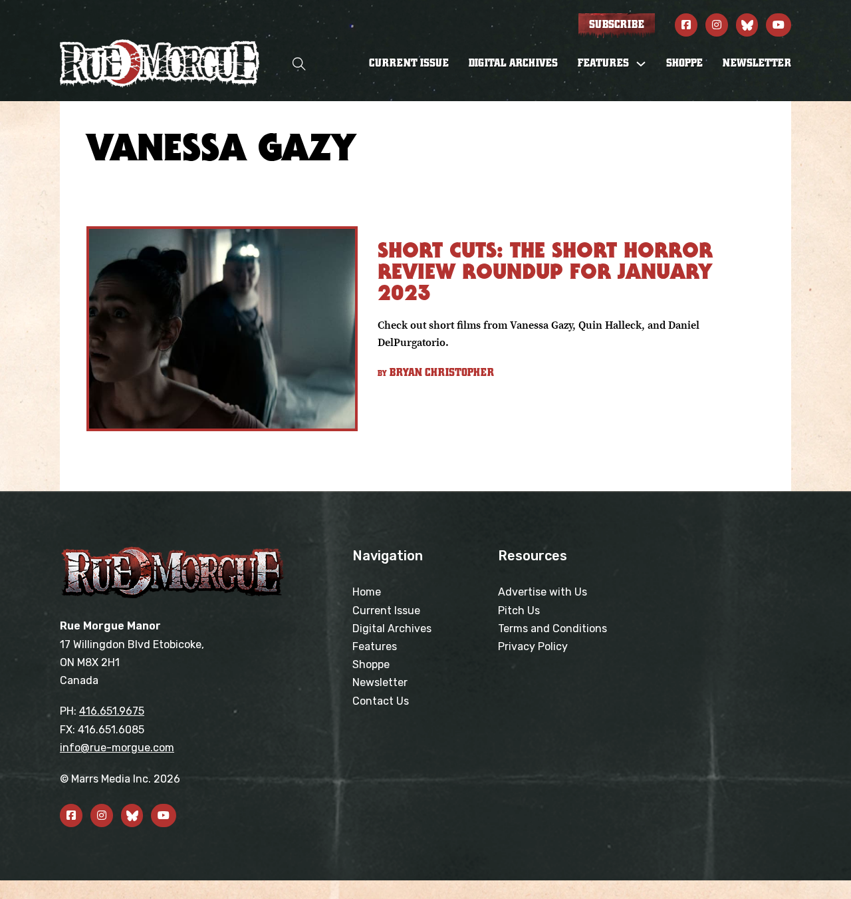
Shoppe (684, 63)
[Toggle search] (299, 64)
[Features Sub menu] (641, 64)
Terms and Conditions (552, 628)
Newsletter (757, 63)
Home (366, 592)
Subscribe (616, 25)
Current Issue (409, 63)
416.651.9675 (111, 711)
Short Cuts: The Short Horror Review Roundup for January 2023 (545, 271)
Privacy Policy (533, 646)
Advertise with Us (542, 592)
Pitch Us (519, 610)
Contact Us (380, 701)
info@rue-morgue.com (117, 747)
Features (374, 646)
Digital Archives (513, 63)
